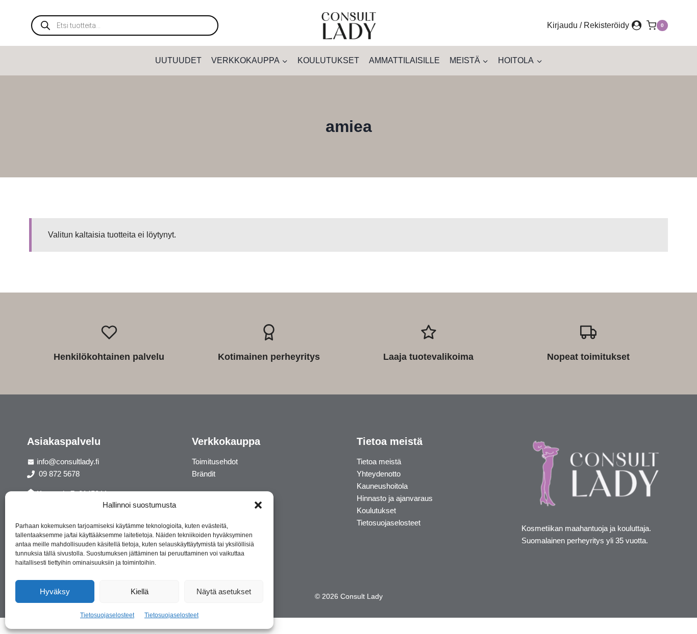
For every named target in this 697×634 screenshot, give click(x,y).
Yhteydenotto (379, 473)
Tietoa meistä (379, 461)
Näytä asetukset (223, 591)
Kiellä (139, 591)
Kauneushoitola (382, 486)
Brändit (203, 473)
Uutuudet (178, 60)
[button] (258, 505)
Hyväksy (55, 591)
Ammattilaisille (404, 60)
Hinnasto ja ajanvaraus (395, 498)
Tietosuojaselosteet (107, 615)
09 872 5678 (58, 473)
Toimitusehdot (215, 461)
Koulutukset (328, 60)
